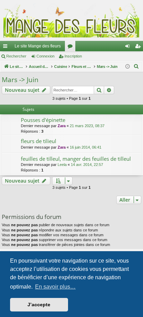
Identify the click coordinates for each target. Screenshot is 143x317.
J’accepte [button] (38, 304)
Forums (71, 47)
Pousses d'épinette (43, 119)
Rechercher (16, 56)
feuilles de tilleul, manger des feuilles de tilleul (76, 158)
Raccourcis (6, 47)
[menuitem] (136, 66)
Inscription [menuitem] (139, 47)
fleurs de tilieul (38, 141)
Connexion (45, 56)
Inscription (73, 56)
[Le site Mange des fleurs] (71, 20)
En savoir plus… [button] (55, 287)
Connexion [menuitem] (129, 47)
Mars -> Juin (20, 79)
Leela (62, 164)
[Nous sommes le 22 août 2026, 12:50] (127, 67)
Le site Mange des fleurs (38, 46)
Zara (62, 126)
